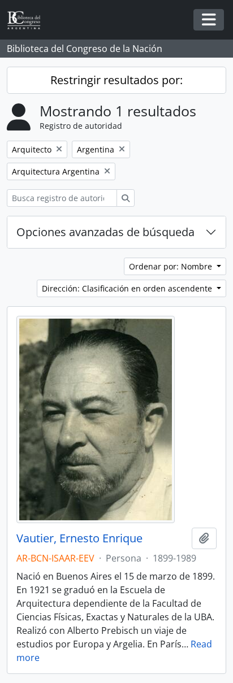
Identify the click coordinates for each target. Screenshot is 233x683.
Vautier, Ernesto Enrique (79, 538)
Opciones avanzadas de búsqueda (105, 232)
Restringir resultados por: (116, 80)
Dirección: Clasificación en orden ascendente (128, 288)
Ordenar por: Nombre (171, 266)
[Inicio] (28, 20)
